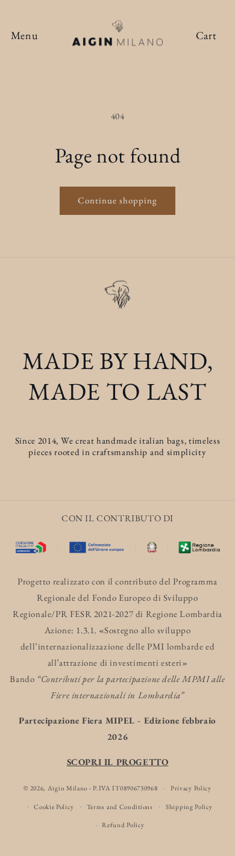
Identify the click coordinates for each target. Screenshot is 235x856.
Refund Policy (123, 824)
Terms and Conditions (120, 806)
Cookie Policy (54, 806)
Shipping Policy (189, 806)
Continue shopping (117, 200)
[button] (24, 36)
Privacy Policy (191, 788)
